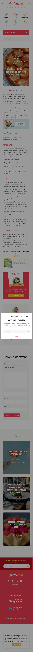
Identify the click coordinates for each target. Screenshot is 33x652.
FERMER (17, 336)
